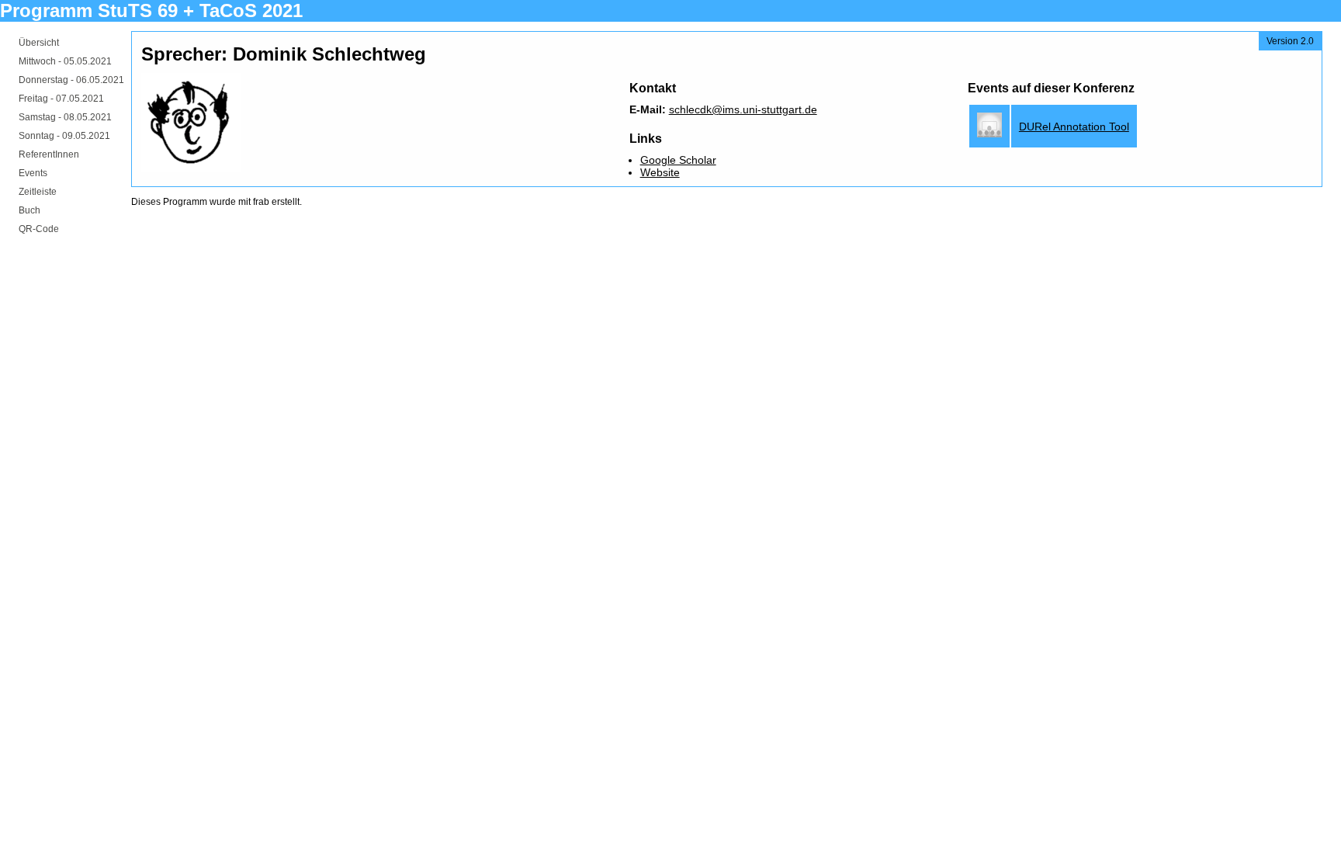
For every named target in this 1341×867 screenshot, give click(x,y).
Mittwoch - (65, 61)
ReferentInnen (49, 154)
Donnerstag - (71, 80)
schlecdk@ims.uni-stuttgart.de (743, 109)
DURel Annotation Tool (1074, 126)
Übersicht (39, 42)
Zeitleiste (38, 191)
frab (261, 201)
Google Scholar (678, 160)
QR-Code (39, 229)
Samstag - (65, 117)
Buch (29, 210)
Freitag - (61, 98)
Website (660, 172)
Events (33, 173)
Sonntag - (64, 135)
